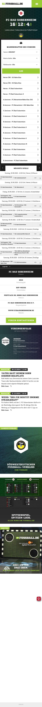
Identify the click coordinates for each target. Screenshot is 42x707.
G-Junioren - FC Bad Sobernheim (14, 155)
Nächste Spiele (21, 168)
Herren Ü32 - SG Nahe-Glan (12, 83)
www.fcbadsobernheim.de (21, 310)
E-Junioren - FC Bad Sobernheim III (15, 144)
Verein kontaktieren (21, 320)
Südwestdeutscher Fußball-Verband (26, 30)
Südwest (21, 274)
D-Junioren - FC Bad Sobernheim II (15, 127)
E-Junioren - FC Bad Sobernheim (14, 133)
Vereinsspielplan (2, 168)
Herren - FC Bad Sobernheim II (13, 94)
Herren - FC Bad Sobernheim (12, 88)
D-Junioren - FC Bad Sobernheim (14, 122)
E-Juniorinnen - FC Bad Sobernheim (15, 160)
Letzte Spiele (39, 168)
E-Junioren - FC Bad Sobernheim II (15, 138)
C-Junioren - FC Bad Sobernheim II (15, 116)
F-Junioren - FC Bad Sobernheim (14, 149)
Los (21, 71)
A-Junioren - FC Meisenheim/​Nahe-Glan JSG (18, 99)
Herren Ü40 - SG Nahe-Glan (12, 77)
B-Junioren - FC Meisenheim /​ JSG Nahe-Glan (18, 105)
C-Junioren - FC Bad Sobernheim (14, 111)
